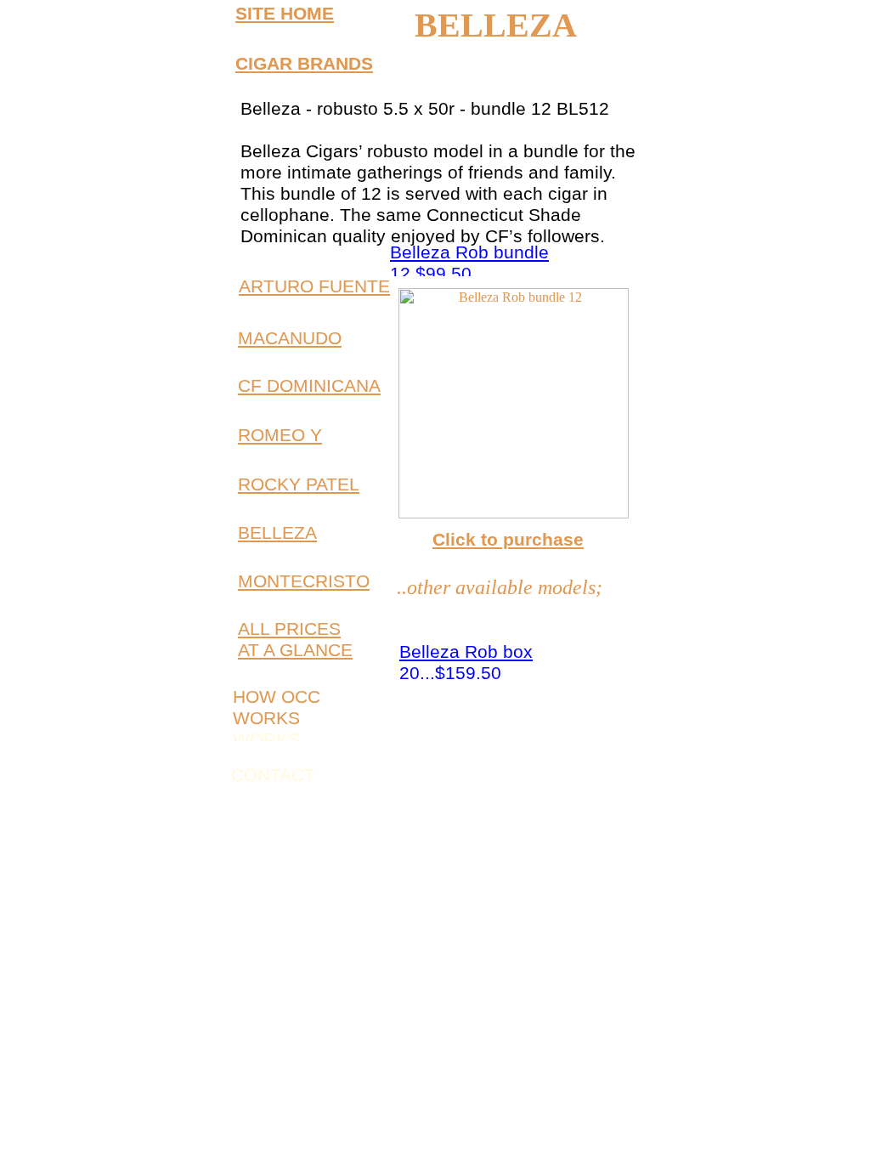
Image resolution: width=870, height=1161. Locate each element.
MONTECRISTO (304, 581)
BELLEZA (277, 532)
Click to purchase (508, 539)
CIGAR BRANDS (304, 63)
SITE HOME (284, 13)
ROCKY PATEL (298, 484)
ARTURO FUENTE (314, 286)
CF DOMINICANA (309, 385)
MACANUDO (290, 338)
